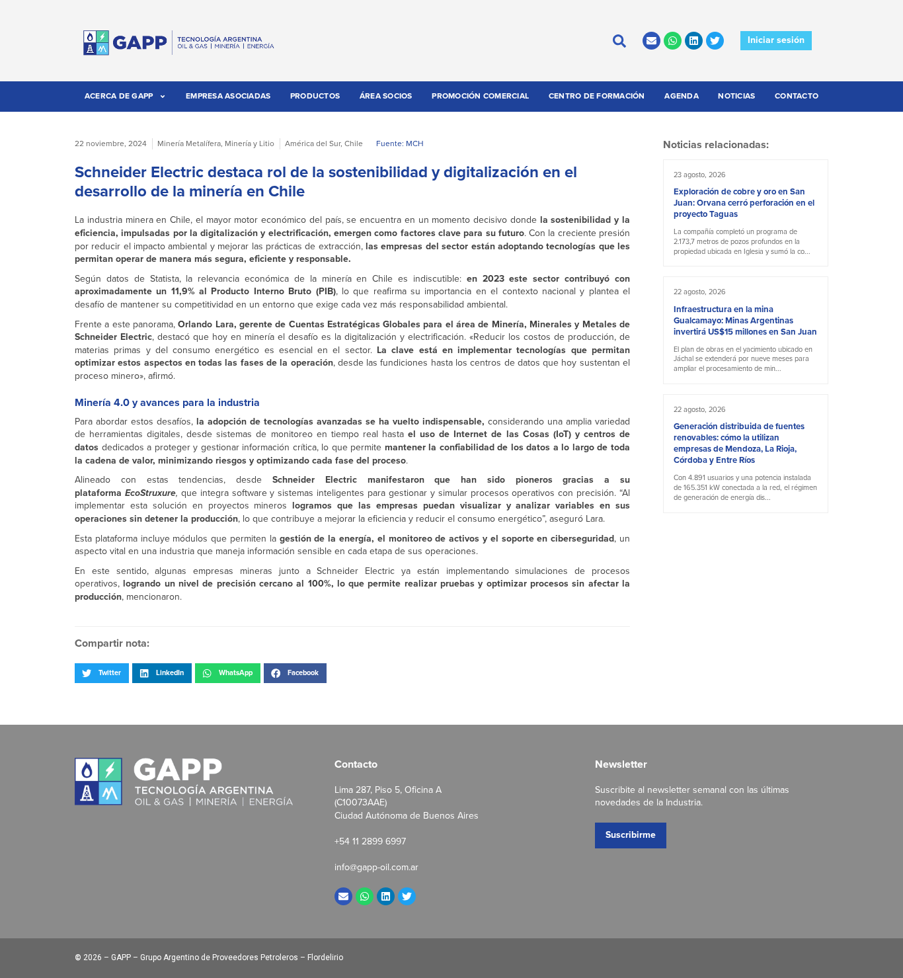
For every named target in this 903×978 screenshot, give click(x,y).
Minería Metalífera (189, 143)
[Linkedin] (694, 41)
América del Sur (312, 143)
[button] (102, 673)
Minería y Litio (249, 143)
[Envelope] (651, 41)
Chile (353, 143)
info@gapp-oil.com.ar (376, 867)
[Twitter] (715, 41)
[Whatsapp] (673, 41)
